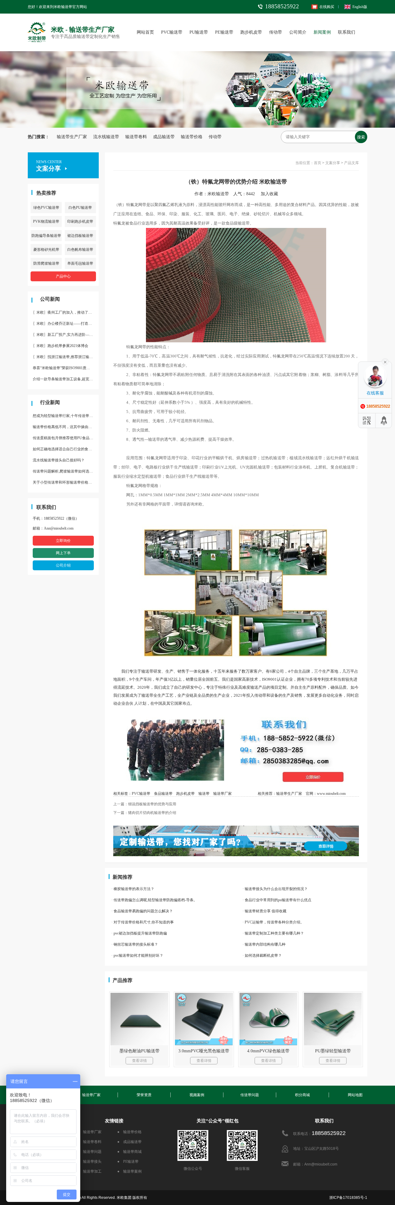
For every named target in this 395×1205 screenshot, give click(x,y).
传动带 (275, 32)
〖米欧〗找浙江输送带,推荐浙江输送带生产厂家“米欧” (66, 357)
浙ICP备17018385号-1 (348, 1197)
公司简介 (297, 32)
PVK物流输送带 (46, 221)
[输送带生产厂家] (236, 841)
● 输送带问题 (89, 1151)
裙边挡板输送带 (80, 235)
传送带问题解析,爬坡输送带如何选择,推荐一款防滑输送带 (66, 471)
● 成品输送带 (129, 1142)
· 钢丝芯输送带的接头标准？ (134, 944)
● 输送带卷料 (89, 1142)
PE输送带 (224, 32)
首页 (317, 163)
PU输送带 (198, 32)
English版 (359, 7)
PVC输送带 (171, 32)
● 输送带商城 (129, 1151)
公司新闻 (50, 299)
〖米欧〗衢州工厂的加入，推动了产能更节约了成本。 (66, 312)
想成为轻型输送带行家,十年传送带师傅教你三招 (66, 416)
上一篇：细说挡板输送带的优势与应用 (144, 804)
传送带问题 (249, 1095)
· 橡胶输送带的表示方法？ (132, 889)
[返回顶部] (384, 420)
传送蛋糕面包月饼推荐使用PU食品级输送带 (66, 438)
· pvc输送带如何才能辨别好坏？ (137, 955)
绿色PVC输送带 (46, 207)
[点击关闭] (385, 361)
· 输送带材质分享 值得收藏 (264, 911)
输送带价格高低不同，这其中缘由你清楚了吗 (66, 427)
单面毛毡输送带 (80, 263)
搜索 (361, 137)
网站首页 (145, 32)
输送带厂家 (222, 793)
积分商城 (302, 1095)
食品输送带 (163, 793)
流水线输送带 (106, 136)
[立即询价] (236, 714)
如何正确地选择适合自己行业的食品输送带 (66, 449)
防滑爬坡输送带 (46, 263)
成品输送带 (164, 136)
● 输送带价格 (129, 1132)
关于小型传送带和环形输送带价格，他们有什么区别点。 (66, 482)
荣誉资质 (144, 1095)
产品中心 (63, 276)
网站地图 (355, 1095)
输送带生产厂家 (72, 136)
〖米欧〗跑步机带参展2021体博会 (60, 346)
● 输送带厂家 (89, 1132)
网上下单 (63, 553)
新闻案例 (322, 32)
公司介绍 (63, 565)
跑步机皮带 (251, 32)
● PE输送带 (128, 1161)
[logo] (37, 23)
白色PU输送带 (80, 207)
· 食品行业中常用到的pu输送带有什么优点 (277, 900)
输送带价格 (191, 136)
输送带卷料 (136, 136)
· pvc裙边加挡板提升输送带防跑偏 (139, 933)
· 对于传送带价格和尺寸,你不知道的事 (142, 922)
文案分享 (332, 163)
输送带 (204, 793)
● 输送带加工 (89, 1171)
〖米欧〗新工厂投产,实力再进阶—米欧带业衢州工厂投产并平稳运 (66, 334)
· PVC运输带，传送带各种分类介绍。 (273, 922)
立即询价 (63, 541)
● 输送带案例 (129, 1171)
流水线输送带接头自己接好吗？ (59, 460)
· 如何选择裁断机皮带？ (262, 955)
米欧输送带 (218, 194)
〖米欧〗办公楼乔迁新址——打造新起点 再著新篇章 (66, 323)
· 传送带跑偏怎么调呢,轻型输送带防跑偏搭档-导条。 (154, 900)
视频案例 (196, 1095)
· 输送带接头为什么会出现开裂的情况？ (275, 889)
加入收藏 (271, 194)
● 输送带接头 (89, 1161)
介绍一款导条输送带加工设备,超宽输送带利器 (66, 379)
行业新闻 (50, 402)
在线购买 (326, 7)
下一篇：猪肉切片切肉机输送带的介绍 (144, 813)
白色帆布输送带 (80, 249)
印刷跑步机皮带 (80, 221)
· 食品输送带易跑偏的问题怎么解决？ (142, 911)
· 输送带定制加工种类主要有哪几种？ (273, 933)
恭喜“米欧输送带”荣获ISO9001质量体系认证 (66, 368)
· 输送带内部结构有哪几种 (264, 944)
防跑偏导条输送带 (46, 235)
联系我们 (346, 32)
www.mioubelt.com (331, 793)
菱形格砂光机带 (46, 249)
